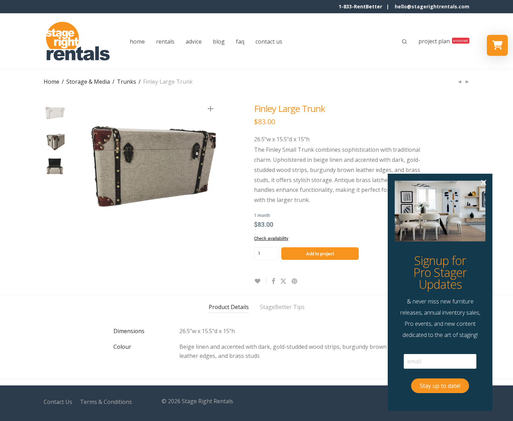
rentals (165, 41)
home (137, 41)
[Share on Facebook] (273, 281)
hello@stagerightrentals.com (432, 6)
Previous (83, 171)
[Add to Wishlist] (260, 281)
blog (219, 41)
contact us (268, 41)
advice (194, 41)
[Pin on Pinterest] (295, 281)
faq (240, 41)
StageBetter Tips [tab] (282, 307)
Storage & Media (88, 81)
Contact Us (58, 402)
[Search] (404, 41)
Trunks (126, 81)
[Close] (483, 182)
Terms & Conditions (106, 402)
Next (212, 171)
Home (51, 81)
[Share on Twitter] (283, 281)
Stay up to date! (440, 386)
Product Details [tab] (229, 307)
